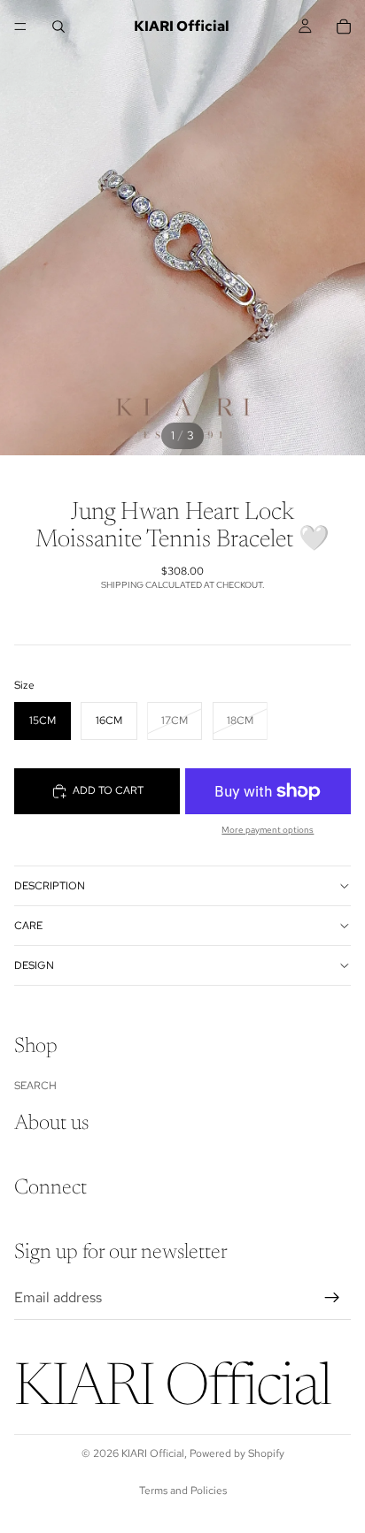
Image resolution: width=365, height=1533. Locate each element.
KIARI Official (152, 1453)
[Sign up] (332, 1297)
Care (28, 926)
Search (35, 1086)
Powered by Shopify (237, 1453)
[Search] (58, 26)
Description (49, 886)
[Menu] (20, 26)
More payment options (267, 829)
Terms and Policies (183, 1490)
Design (34, 965)
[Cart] (343, 26)
